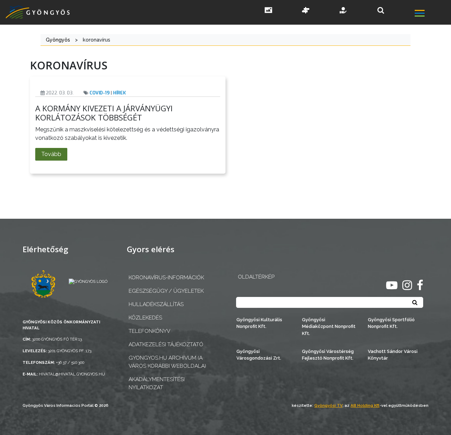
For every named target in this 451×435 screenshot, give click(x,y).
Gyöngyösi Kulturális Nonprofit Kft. (259, 323)
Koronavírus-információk (166, 277)
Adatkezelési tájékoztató (166, 344)
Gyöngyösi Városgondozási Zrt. (258, 355)
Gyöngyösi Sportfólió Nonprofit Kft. (391, 323)
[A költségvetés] (343, 11)
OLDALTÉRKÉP (256, 277)
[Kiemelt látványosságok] (306, 11)
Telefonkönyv (149, 331)
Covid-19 (99, 93)
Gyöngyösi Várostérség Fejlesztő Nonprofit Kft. (328, 355)
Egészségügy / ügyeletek (166, 291)
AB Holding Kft (365, 405)
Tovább (51, 154)
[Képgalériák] (268, 11)
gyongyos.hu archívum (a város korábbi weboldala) (167, 362)
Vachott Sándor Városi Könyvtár (393, 355)
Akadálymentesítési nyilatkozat (157, 383)
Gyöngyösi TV (328, 405)
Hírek (119, 93)
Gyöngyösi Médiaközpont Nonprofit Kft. (329, 326)
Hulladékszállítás (156, 304)
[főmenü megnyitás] (432, 14)
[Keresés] (380, 10)
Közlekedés (145, 318)
